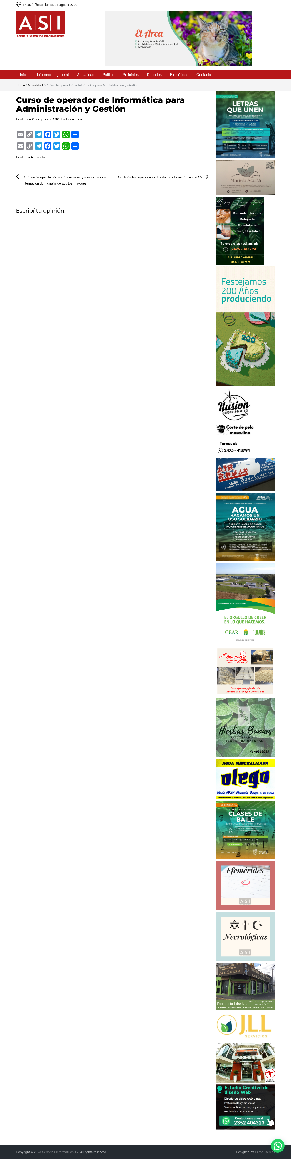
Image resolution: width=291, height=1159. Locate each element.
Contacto (203, 74)
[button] (278, 1146)
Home (20, 85)
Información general (53, 74)
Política (109, 74)
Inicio (24, 74)
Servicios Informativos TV (60, 1152)
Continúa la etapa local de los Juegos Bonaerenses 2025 (160, 177)
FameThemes (265, 1152)
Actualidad (85, 74)
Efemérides (179, 74)
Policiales (131, 74)
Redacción (74, 118)
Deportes (154, 74)
